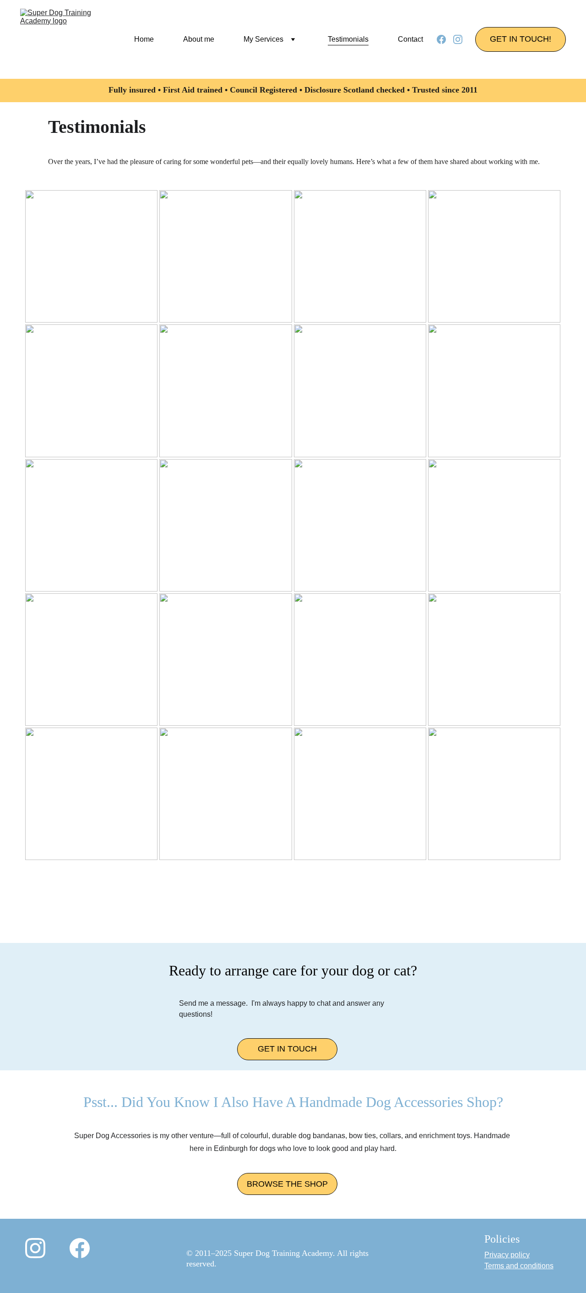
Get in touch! (520, 39)
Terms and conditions (518, 1266)
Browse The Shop (287, 1184)
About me (198, 39)
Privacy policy (507, 1255)
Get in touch (287, 1048)
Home (144, 39)
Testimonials (348, 39)
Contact (410, 39)
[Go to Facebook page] (445, 39)
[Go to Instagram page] (457, 39)
